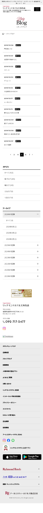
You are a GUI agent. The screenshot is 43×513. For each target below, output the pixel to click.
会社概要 (6, 421)
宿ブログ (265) (9, 179)
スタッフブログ (7, 359)
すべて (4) (9, 220)
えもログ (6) (8, 191)
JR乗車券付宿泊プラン (10, 371)
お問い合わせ (7, 384)
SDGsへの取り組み (9, 415)
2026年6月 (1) (11, 226)
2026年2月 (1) (11, 239)
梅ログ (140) (8, 185)
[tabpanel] (21, 293)
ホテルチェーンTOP (9, 346)
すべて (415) (8, 172)
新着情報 (6, 365)
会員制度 (6, 352)
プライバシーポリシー (9, 402)
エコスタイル (7, 409)
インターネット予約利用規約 (12, 396)
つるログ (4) (8, 197)
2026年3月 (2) (11, 232)
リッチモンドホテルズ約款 (11, 390)
